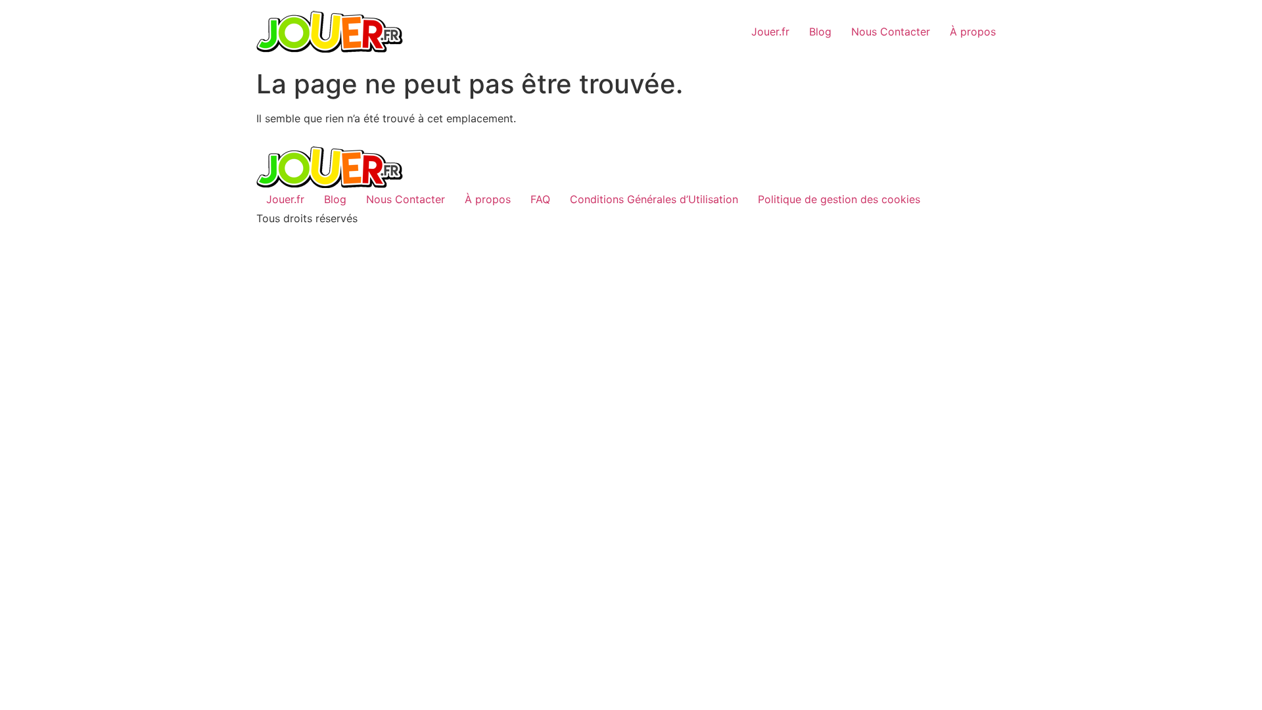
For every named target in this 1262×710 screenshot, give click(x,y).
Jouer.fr (770, 31)
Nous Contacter (890, 31)
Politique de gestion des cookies (839, 199)
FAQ (540, 199)
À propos (973, 31)
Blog (820, 31)
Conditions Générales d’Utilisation (654, 199)
